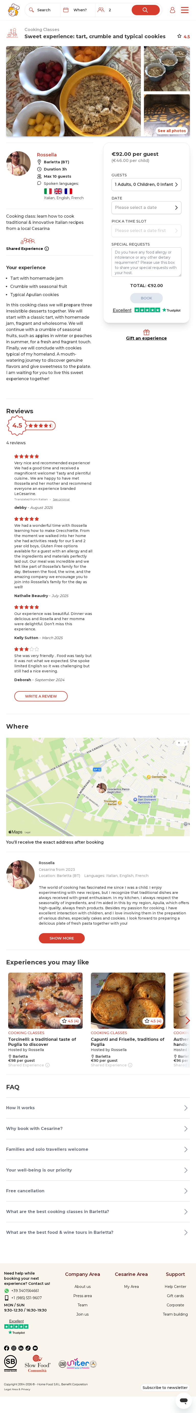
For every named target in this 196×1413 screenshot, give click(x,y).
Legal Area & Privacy (17, 1389)
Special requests (131, 244)
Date (117, 198)
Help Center (175, 1286)
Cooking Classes (41, 29)
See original (61, 499)
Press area (82, 1296)
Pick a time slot (129, 221)
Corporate (175, 1305)
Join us (82, 1314)
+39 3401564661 (25, 1290)
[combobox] (47, 10)
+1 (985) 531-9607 (26, 1298)
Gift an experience (146, 338)
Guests (119, 175)
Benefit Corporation (74, 1384)
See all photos (172, 130)
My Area (131, 1286)
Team (83, 1305)
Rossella (47, 155)
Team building (175, 1314)
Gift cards (175, 1296)
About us (83, 1286)
